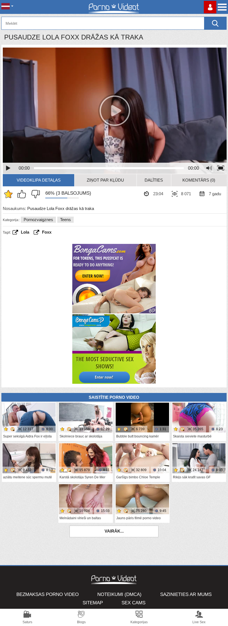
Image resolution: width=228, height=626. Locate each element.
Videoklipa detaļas (39, 180)
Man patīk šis (23, 194)
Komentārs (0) (198, 180)
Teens (65, 219)
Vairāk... (114, 531)
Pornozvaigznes (38, 219)
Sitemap (93, 602)
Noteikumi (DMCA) (119, 594)
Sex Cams (133, 602)
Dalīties (154, 180)
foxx (46, 232)
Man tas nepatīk (34, 194)
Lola (25, 232)
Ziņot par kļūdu (105, 180)
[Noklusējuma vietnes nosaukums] (114, 7)
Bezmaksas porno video (47, 594)
